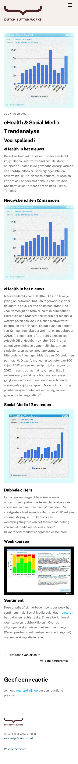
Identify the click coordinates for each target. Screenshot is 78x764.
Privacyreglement (15, 748)
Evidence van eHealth (25, 655)
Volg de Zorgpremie (54, 661)
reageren (66, 612)
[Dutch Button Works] (23, 19)
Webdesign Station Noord (18, 738)
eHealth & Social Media (31, 122)
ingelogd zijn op (27, 690)
